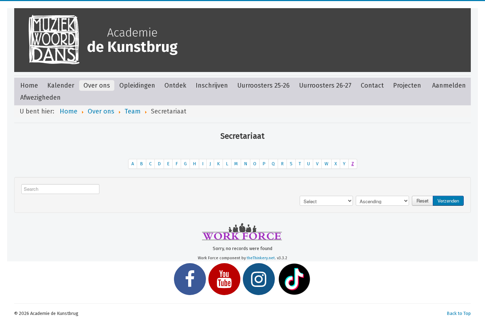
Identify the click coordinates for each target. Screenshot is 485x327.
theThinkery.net (261, 258)
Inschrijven (212, 85)
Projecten (407, 85)
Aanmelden (449, 85)
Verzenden (448, 200)
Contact (372, 85)
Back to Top (459, 313)
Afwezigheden (40, 97)
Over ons (96, 85)
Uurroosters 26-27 (325, 85)
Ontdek (175, 85)
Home (29, 85)
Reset (422, 200)
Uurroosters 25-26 (263, 85)
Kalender (60, 85)
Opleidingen (137, 85)
